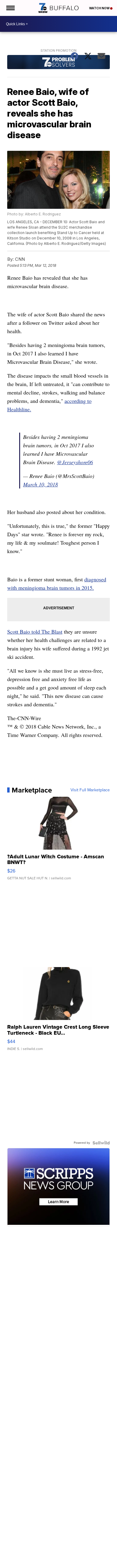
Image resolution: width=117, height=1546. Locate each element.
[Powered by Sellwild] (101, 1143)
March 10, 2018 (40, 484)
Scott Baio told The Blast (34, 631)
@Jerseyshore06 (75, 462)
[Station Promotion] (58, 62)
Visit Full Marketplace (90, 790)
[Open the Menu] (10, 8)
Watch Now (99, 8)
